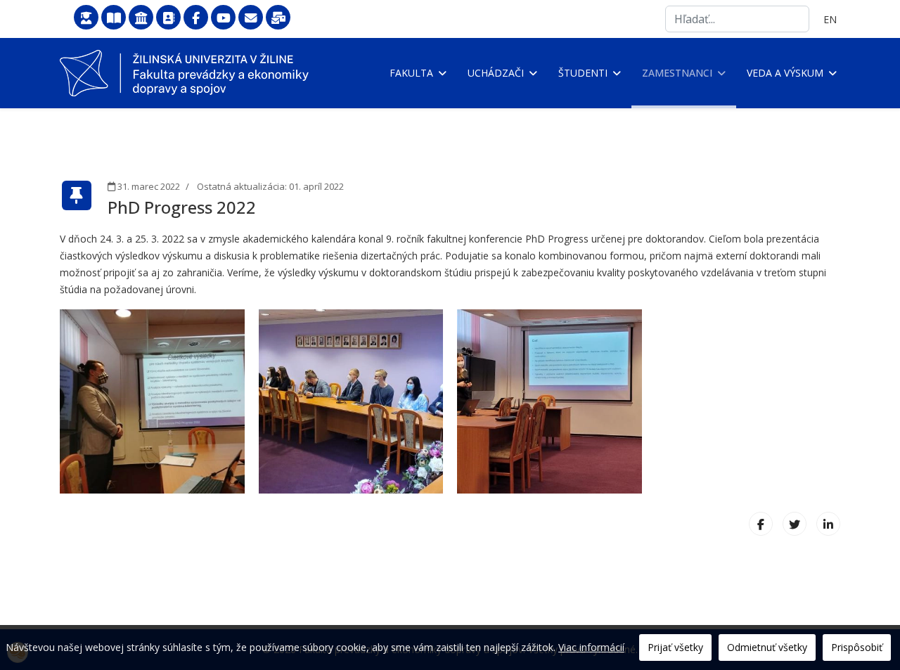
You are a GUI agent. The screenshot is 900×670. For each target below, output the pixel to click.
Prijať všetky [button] (675, 647)
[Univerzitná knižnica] (113, 18)
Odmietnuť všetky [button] (767, 647)
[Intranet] (141, 18)
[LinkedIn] (828, 524)
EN (830, 19)
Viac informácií (591, 647)
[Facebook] (196, 18)
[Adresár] (168, 18)
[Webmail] (250, 18)
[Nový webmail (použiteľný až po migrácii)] (278, 18)
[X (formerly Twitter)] (794, 524)
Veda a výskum (785, 72)
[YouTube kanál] (223, 18)
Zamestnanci (677, 72)
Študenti (583, 72)
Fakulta (411, 72)
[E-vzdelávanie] (86, 18)
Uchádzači (496, 72)
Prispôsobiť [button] (856, 647)
